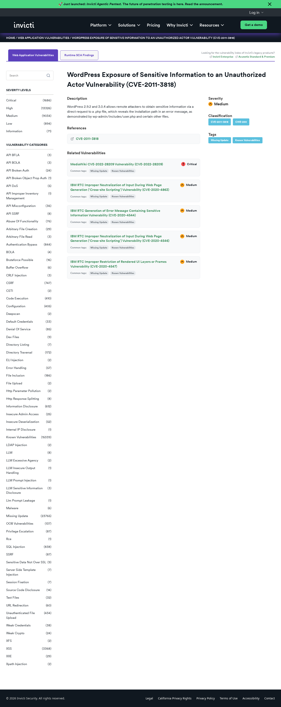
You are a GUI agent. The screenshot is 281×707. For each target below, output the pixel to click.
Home (10, 37)
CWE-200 (241, 122)
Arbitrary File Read (28, 237)
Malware (28, 508)
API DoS (28, 186)
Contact (269, 698)
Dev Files (28, 337)
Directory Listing (28, 345)
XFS (28, 641)
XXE (28, 656)
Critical (28, 100)
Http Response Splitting (28, 399)
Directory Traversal (28, 352)
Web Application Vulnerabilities (43, 37)
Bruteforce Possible (28, 260)
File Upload (28, 383)
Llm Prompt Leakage (28, 500)
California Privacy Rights (175, 698)
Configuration (28, 306)
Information (28, 131)
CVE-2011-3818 (219, 122)
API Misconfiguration (28, 206)
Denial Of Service (28, 329)
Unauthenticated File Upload (28, 615)
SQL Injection (28, 547)
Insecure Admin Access (28, 414)
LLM (28, 452)
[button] (256, 12)
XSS (28, 648)
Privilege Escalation (28, 531)
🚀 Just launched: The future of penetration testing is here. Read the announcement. (140, 4)
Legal (149, 698)
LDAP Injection (28, 445)
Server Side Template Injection (28, 572)
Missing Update (28, 516)
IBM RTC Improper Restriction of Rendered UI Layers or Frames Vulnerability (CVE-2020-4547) (118, 264)
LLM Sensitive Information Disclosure (28, 490)
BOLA (28, 252)
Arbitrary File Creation (28, 229)
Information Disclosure (28, 406)
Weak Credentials (28, 625)
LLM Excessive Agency (28, 460)
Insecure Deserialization (28, 422)
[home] (24, 25)
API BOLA (28, 163)
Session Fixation (28, 582)
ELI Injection (28, 360)
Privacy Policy (205, 698)
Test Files (28, 597)
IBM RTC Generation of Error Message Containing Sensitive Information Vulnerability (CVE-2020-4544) (115, 213)
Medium (28, 116)
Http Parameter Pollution (28, 391)
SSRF (28, 554)
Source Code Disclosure (28, 590)
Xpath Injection (28, 664)
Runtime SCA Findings (79, 55)
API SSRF (28, 214)
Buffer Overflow (28, 267)
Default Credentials (28, 321)
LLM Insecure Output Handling (28, 470)
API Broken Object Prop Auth (28, 178)
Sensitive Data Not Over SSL (28, 562)
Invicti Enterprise (223, 56)
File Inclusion (28, 375)
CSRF (28, 283)
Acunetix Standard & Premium (256, 56)
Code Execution (28, 298)
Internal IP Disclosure (28, 429)
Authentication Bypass (28, 244)
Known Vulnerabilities (28, 437)
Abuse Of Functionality (28, 221)
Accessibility (251, 698)
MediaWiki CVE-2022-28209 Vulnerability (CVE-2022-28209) (116, 164)
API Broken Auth (28, 170)
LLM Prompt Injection (28, 480)
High (28, 108)
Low (28, 123)
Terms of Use (229, 698)
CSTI (28, 291)
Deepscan (28, 314)
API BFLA (28, 155)
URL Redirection (28, 605)
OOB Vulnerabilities (28, 523)
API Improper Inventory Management (28, 196)
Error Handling (28, 368)
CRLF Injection (28, 275)
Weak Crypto (28, 633)
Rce (28, 539)
